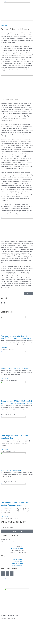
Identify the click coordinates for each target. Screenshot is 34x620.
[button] (17, 20)
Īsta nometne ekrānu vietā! (11, 470)
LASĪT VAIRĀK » (5, 347)
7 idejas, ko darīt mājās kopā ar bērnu (15, 369)
